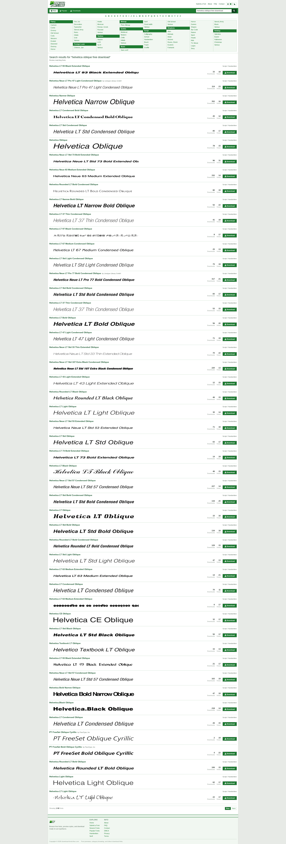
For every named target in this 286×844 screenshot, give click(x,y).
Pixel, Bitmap (125, 25)
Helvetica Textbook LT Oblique (65, 643)
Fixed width (148, 24)
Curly (53, 36)
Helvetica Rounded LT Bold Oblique (67, 761)
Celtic (123, 37)
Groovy (53, 30)
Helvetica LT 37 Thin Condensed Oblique (70, 214)
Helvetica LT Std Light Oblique (64, 554)
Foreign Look (79, 44)
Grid (75, 38)
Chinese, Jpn (79, 47)
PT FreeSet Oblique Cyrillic (63, 732)
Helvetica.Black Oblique (61, 702)
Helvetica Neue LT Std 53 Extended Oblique (71, 421)
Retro (76, 32)
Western (54, 38)
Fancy (53, 21)
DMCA (106, 831)
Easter (216, 37)
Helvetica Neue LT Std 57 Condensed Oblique (72, 480)
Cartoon (53, 25)
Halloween (218, 39)
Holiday (217, 31)
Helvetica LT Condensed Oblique (66, 584)
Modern (123, 35)
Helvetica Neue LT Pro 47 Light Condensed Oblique (75, 81)
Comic (53, 28)
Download (230, 73)
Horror (53, 49)
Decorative (78, 24)
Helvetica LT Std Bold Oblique (64, 525)
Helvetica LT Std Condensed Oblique (68, 125)
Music (216, 24)
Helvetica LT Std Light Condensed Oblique (71, 258)
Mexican (100, 24)
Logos (193, 46)
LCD (99, 42)
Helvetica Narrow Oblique (62, 95)
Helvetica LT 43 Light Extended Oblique (69, 377)
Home (92, 823)
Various (76, 40)
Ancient (170, 39)
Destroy (53, 46)
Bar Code (194, 30)
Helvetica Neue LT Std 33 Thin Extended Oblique (74, 347)
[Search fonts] (234, 11)
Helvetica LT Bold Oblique (62, 317)
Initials (76, 35)
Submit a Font (201, 4)
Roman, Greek (102, 27)
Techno (100, 36)
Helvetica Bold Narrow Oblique (64, 687)
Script (146, 31)
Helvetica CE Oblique (60, 613)
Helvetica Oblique (58, 140)
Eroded (53, 41)
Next (234, 808)
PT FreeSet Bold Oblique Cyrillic (65, 747)
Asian (170, 37)
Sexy (193, 48)
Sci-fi (99, 45)
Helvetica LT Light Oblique (62, 406)
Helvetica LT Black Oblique (63, 466)
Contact (221, 4)
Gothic (123, 29)
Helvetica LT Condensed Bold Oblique (68, 110)
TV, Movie (194, 43)
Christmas (218, 42)
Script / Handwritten (230, 66)
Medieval (124, 32)
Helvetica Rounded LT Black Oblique (68, 392)
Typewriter (78, 27)
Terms (106, 836)
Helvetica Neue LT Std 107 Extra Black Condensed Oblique (79, 362)
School (146, 37)
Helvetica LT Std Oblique (61, 436)
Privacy (107, 833)
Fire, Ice (77, 21)
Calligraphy (148, 34)
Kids (192, 40)
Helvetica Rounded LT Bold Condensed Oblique (73, 184)
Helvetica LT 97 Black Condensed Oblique (70, 229)
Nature (193, 32)
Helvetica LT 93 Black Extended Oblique (69, 66)
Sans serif (124, 50)
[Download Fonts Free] (57, 4)
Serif (145, 21)
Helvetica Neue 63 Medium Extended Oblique (72, 169)
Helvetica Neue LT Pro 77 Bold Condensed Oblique (75, 273)
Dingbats (171, 28)
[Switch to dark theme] (231, 4)
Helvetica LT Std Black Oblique (65, 628)
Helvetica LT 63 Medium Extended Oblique (70, 569)
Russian (100, 30)
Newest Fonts (95, 828)
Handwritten (148, 39)
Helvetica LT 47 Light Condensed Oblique (70, 332)
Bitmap (123, 21)
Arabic (99, 21)
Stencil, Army (78, 30)
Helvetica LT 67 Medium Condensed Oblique (71, 243)
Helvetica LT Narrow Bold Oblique (66, 199)
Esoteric (171, 45)
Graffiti (146, 47)
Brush (146, 42)
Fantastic (171, 47)
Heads (193, 38)
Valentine (217, 34)
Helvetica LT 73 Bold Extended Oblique (69, 451)
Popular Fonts (95, 831)
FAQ (215, 4)
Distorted (54, 44)
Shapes (193, 27)
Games (193, 24)
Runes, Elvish (173, 42)
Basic (123, 47)
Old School (55, 33)
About (210, 4)
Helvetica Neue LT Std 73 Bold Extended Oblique (74, 155)
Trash (146, 45)
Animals (170, 34)
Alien (169, 31)
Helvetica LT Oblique (59, 510)
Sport (193, 35)
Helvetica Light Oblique (61, 776)
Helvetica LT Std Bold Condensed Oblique (70, 288)
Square (100, 39)
